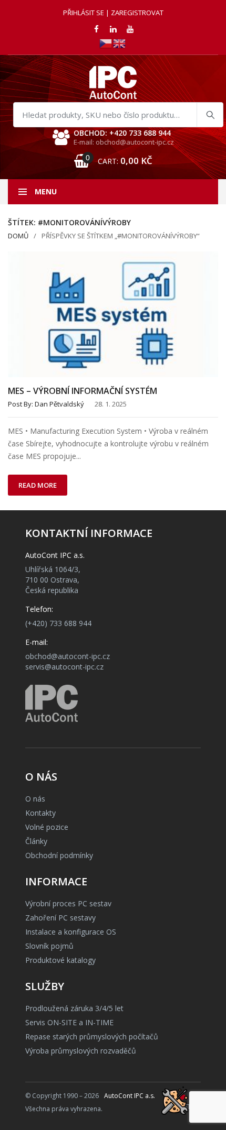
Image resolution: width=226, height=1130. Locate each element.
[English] (120, 43)
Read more (37, 485)
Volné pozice (46, 827)
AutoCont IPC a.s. (129, 1095)
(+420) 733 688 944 (58, 623)
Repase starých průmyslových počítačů (91, 1036)
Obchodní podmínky (59, 855)
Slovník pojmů (49, 946)
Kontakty (40, 813)
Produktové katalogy (60, 960)
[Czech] (106, 43)
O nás (35, 799)
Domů (18, 235)
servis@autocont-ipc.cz (64, 667)
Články (36, 841)
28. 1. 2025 (111, 404)
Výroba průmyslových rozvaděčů (80, 1051)
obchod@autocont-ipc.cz (67, 656)
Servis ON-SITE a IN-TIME (69, 1022)
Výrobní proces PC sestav (68, 903)
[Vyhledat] (210, 115)
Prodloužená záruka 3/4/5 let (74, 1008)
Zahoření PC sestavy (60, 918)
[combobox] (118, 115)
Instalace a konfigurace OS (70, 932)
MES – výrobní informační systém (82, 391)
